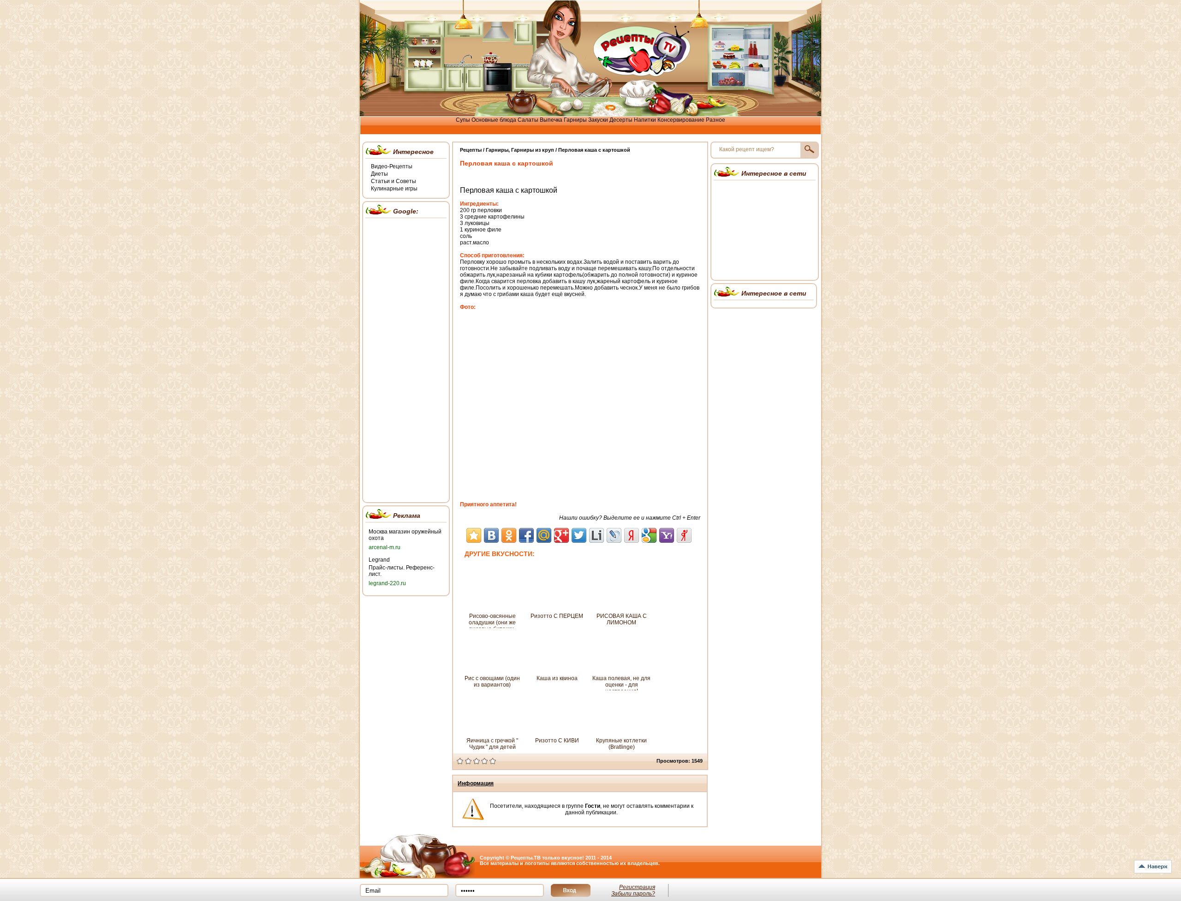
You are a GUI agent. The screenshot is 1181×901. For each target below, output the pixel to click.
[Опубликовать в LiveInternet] (596, 535)
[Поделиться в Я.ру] (684, 535)
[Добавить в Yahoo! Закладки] (666, 535)
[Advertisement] (406, 358)
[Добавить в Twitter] (579, 535)
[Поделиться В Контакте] (491, 535)
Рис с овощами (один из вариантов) (492, 681)
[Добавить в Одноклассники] (508, 535)
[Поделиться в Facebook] (526, 535)
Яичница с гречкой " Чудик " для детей (492, 743)
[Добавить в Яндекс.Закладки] (631, 535)
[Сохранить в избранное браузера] (473, 535)
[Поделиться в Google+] (561, 535)
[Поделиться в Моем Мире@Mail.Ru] (544, 535)
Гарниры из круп (532, 150)
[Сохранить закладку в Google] (649, 535)
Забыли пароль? (633, 893)
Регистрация (637, 887)
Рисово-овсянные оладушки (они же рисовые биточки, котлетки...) (492, 620)
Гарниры (497, 150)
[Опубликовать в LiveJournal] (614, 535)
